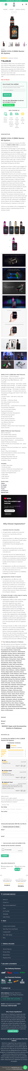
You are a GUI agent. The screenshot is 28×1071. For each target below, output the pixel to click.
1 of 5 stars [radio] (1, 809)
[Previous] (3, 27)
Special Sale (4, 492)
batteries (23, 614)
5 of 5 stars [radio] (18, 809)
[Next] (24, 27)
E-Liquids (4, 485)
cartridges (19, 608)
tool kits (5, 619)
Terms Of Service (7, 949)
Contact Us (5, 902)
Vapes (3, 483)
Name (3, 829)
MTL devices (13, 607)
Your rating (4, 807)
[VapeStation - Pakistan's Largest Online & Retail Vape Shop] (14, 4)
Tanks (3, 489)
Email (3, 836)
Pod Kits (19, 607)
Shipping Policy (7, 957)
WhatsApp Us (9, 105)
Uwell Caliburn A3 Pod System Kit (7, 881)
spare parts (20, 618)
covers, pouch (12, 618)
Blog (4, 937)
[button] (2, 4)
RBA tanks (18, 605)
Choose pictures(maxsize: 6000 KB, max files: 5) (13, 823)
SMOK (3, 49)
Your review (4, 811)
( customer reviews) (12, 58)
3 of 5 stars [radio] (8, 809)
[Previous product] (15, 12)
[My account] (22, 4)
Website (23, 571)
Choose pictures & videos (11, 826)
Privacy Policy (6, 952)
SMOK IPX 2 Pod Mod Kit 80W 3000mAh (20, 881)
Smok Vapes (20, 9)
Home (5, 9)
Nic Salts (3, 487)
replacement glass (8, 616)
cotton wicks (22, 616)
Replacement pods (8, 608)
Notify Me (7, 95)
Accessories (5, 490)
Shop (12, 9)
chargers (5, 618)
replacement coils (15, 614)
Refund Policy (6, 955)
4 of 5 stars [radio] (12, 809)
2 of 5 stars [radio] (4, 809)
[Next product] (12, 12)
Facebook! (13, 573)
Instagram (5, 573)
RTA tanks (12, 605)
